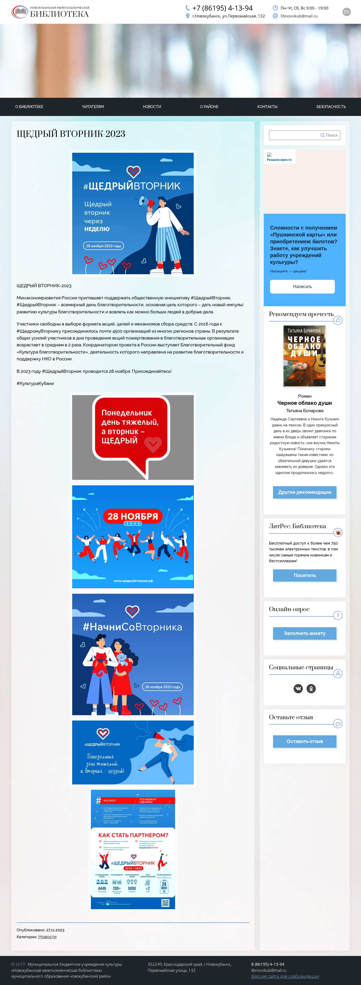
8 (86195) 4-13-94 (267, 964)
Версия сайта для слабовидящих (285, 976)
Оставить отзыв (305, 741)
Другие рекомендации (304, 492)
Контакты (267, 107)
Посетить (305, 575)
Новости (152, 107)
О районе (209, 107)
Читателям (93, 107)
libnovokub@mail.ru (299, 15)
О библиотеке (29, 107)
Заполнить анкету (305, 633)
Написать (302, 286)
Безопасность (331, 107)
